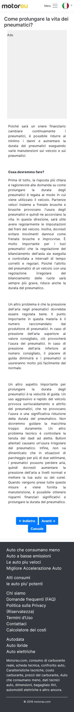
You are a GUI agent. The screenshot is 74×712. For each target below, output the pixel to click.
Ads (10, 35)
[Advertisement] (37, 76)
